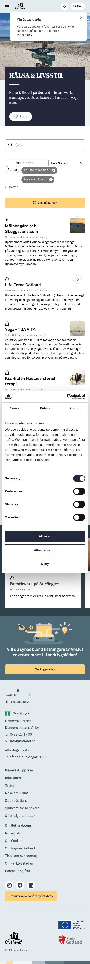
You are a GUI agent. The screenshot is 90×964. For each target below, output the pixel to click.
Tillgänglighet (19, 701)
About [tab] (73, 408)
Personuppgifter (17, 871)
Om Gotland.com (18, 825)
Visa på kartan (47, 202)
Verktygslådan (45, 669)
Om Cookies (14, 841)
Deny (45, 564)
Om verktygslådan (19, 863)
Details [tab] (45, 408)
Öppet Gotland (16, 800)
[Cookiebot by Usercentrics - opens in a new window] (67, 396)
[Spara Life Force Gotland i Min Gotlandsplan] (77, 279)
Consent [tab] (16, 408)
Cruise (10, 785)
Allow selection (45, 550)
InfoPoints (13, 778)
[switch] (79, 491)
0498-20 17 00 (21, 734)
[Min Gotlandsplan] (64, 6)
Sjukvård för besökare (22, 808)
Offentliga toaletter (20, 815)
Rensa (12, 169)
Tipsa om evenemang (21, 856)
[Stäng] (81, 18)
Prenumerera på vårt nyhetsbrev (31, 896)
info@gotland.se (23, 741)
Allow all (45, 536)
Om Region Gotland (20, 848)
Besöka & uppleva (19, 770)
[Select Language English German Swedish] (18, 692)
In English (12, 833)
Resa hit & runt (16, 793)
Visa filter (25, 163)
